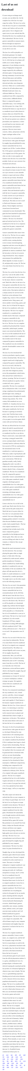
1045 (8, 1067)
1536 (4, 1059)
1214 (12, 1063)
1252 (21, 1059)
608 (8, 1063)
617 (20, 1065)
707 (3, 1057)
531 (3, 1061)
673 (3, 1065)
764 (16, 1065)
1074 (17, 1067)
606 (7, 1065)
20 (24, 1065)
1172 (24, 1061)
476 (21, 1057)
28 (3, 1055)
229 (3, 1069)
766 (7, 1061)
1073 (16, 1061)
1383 (4, 1063)
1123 (7, 1055)
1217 (21, 1067)
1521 (12, 1059)
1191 (8, 1057)
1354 (21, 1063)
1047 (24, 1055)
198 (16, 1055)
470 (20, 1055)
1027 (17, 1059)
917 (12, 1067)
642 (11, 1055)
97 (20, 1061)
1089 (12, 1065)
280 (12, 1057)
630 (17, 1063)
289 (12, 1061)
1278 (17, 1057)
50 (7, 1059)
